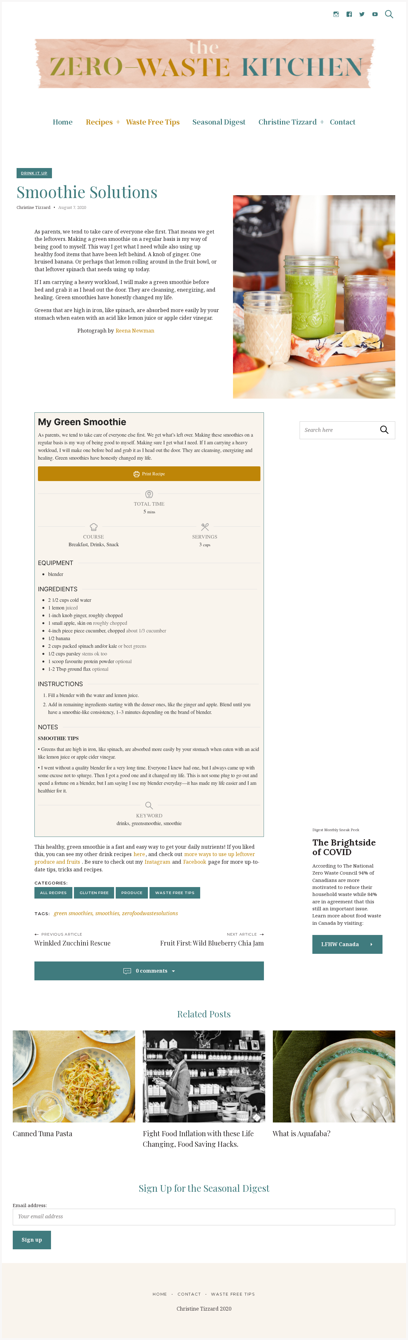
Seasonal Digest (219, 121)
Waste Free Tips (153, 121)
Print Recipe (153, 474)
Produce (131, 893)
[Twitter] (362, 14)
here (139, 854)
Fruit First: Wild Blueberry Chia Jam (212, 943)
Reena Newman (135, 330)
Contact (343, 121)
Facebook (194, 861)
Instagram (157, 861)
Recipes (99, 121)
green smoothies (73, 913)
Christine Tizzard (288, 121)
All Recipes (53, 893)
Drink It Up (34, 173)
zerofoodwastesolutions (150, 913)
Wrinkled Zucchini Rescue (72, 943)
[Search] (389, 14)
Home (63, 121)
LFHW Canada (340, 944)
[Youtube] (375, 14)
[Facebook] (349, 14)
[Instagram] (336, 14)
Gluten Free (94, 893)
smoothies (107, 913)
